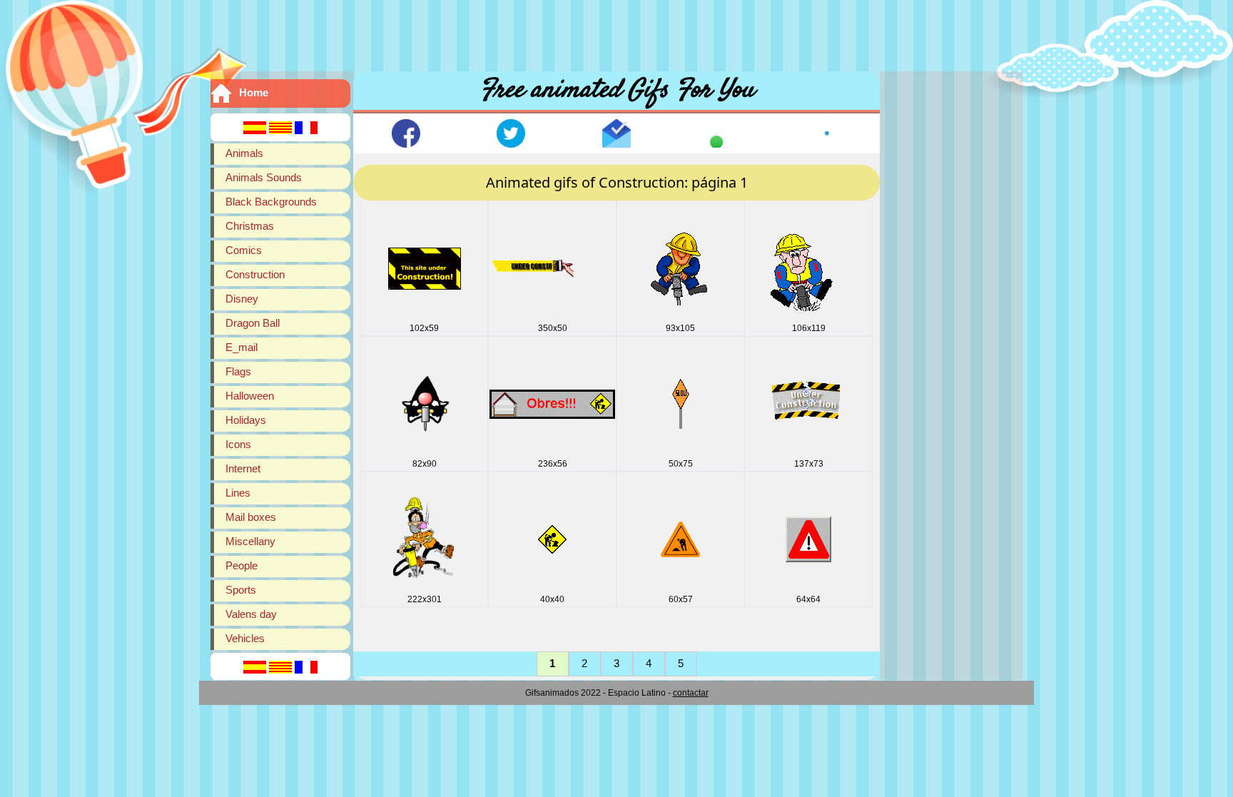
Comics (243, 250)
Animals (244, 153)
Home (253, 92)
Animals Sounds (263, 177)
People (241, 565)
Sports (240, 590)
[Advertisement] (616, 32)
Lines (237, 493)
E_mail (241, 347)
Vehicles (245, 638)
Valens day (251, 614)
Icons (238, 444)
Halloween (249, 396)
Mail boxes (250, 517)
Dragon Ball (252, 323)
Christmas (249, 226)
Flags (238, 371)
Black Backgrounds (271, 202)
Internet (242, 468)
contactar (691, 693)
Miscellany (250, 541)
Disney (241, 299)
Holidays (245, 420)
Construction (255, 274)
